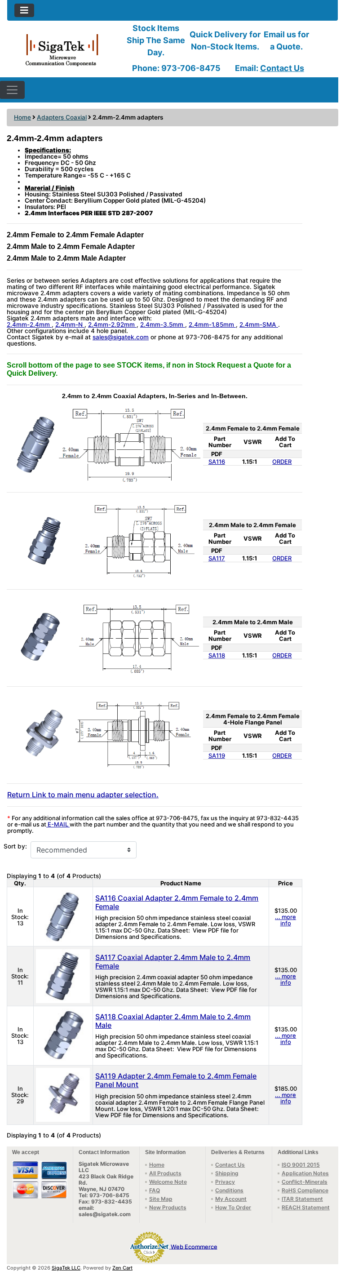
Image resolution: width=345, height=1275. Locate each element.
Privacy (225, 1181)
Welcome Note (168, 1181)
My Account (231, 1198)
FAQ (154, 1190)
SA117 (216, 558)
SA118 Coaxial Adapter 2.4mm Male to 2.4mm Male (173, 1021)
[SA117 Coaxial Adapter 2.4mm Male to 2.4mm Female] (63, 975)
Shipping (227, 1173)
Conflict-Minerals (304, 1181)
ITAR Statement (302, 1198)
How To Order (233, 1207)
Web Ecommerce (194, 1246)
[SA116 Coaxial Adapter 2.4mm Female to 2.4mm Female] (63, 916)
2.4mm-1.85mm (212, 324)
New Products (167, 1207)
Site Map (160, 1198)
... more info (285, 920)
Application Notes (305, 1173)
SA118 (216, 655)
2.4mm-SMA (258, 324)
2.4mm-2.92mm (112, 324)
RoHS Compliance (305, 1190)
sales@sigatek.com (121, 337)
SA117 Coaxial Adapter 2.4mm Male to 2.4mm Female (172, 961)
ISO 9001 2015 (301, 1164)
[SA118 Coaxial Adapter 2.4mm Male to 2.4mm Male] (63, 1035)
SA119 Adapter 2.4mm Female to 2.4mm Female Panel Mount (176, 1080)
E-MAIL (58, 824)
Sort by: (15, 846)
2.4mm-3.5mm (162, 324)
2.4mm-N (69, 324)
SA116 (216, 461)
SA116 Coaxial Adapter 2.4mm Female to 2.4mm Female (176, 902)
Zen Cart (122, 1268)
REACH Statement (306, 1207)
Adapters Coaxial (62, 117)
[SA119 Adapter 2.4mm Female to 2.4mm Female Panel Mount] (63, 1094)
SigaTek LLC (66, 1268)
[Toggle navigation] (24, 10)
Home (22, 117)
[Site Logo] (62, 49)
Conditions (229, 1190)
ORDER (282, 461)
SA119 (216, 755)
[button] (328, 1230)
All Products (165, 1173)
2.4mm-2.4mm (29, 324)
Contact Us (282, 68)
